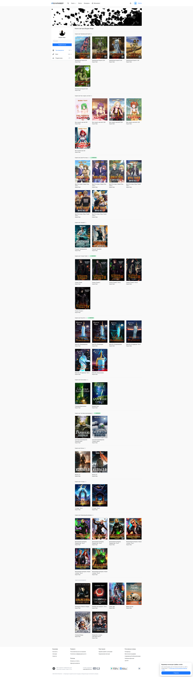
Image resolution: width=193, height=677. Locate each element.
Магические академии (130, 654)
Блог (63, 54)
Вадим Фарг (62, 37)
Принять (176, 673)
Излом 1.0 (77, 474)
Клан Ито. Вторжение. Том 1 (133, 344)
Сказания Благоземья (80, 406)
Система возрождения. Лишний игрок (81, 440)
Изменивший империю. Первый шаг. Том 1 (81, 542)
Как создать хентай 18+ (81, 122)
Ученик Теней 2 (96, 282)
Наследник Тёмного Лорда (82, 606)
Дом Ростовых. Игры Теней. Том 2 (82, 214)
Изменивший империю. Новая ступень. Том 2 (82, 572)
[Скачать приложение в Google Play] (115, 668)
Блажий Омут (95, 406)
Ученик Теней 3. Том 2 (132, 282)
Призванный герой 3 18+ (115, 60)
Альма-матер (129, 606)
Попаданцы (128, 651)
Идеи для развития (75, 663)
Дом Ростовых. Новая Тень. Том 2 (99, 185)
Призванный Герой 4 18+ (132, 60)
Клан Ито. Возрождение (81, 344)
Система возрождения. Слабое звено (98, 440)
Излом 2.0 (94, 474)
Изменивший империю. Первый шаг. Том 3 (115, 542)
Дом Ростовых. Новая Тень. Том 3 (116, 185)
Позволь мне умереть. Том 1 (99, 606)
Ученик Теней (78, 282)
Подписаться (62, 44)
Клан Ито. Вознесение (98, 372)
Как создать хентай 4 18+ (133, 122)
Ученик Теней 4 (79, 311)
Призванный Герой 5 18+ (81, 88)
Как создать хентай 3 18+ (116, 122)
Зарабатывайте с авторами (105, 651)
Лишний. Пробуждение (81, 249)
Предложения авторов (104, 654)
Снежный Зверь (79, 635)
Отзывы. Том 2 (96, 508)
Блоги (80, 3)
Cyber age (112, 606)
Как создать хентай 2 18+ (99, 122)
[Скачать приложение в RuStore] (123, 668)
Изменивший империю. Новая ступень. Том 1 (133, 542)
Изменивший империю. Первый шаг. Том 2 (98, 542)
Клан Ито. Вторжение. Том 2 (82, 372)
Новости (54, 656)
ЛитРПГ (127, 660)
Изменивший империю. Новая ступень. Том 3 (99, 572)
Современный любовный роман (133, 656)
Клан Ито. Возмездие (97, 344)
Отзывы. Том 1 (79, 508)
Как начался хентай (80, 150)
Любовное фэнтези (129, 658)
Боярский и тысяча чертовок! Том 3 (97, 635)
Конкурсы (86, 3)
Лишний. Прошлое (96, 249)
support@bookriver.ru (87, 669)
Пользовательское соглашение (78, 651)
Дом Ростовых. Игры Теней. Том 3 (99, 214)
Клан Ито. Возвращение (115, 344)
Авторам (54, 654)
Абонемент (97, 3)
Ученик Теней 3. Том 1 (115, 282)
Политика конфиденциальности (78, 654)
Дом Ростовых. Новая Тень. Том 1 (82, 185)
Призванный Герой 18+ (81, 60)
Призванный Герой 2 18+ (98, 60)
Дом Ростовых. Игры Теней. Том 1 (133, 185)
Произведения (63, 50)
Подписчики (63, 58)
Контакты (54, 651)
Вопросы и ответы (74, 661)
